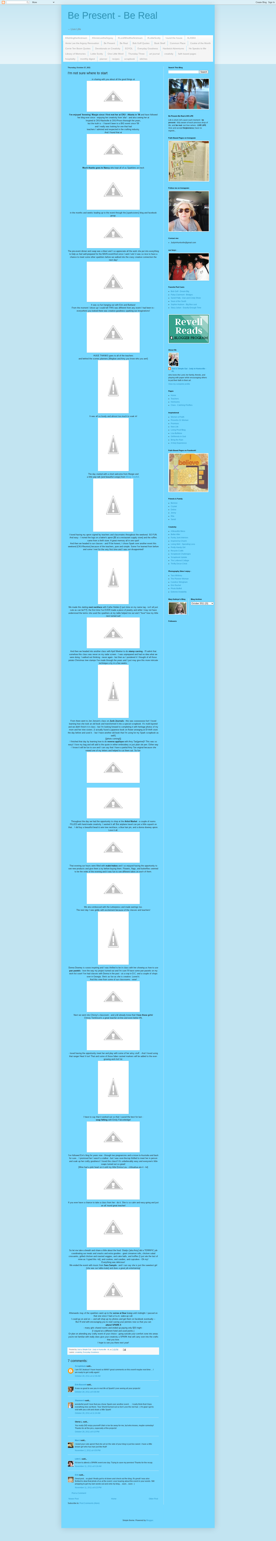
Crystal (174, 506)
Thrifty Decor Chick (179, 564)
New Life (174, 427)
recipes (115, 59)
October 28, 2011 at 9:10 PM (87, 1432)
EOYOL (129, 48)
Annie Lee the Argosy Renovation (82, 43)
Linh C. (78, 1459)
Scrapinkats (80, 1366)
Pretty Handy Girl (178, 547)
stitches (143, 59)
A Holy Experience (179, 443)
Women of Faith (177, 417)
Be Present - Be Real (112, 15)
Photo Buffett (176, 588)
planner (103, 59)
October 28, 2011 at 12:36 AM (87, 1376)
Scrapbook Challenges (181, 554)
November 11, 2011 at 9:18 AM (88, 1466)
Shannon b (79, 1400)
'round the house (173, 38)
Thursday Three (136, 53)
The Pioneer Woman (180, 579)
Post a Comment (79, 1493)
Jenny (173, 513)
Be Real (124, 43)
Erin (77, 1475)
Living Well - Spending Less (183, 544)
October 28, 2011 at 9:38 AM (87, 1392)
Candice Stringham (179, 582)
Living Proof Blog (178, 430)
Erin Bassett (80, 1385)
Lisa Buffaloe (176, 433)
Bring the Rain (177, 440)
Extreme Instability (179, 592)
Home (113, 1499)
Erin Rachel (176, 585)
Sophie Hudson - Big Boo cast (184, 304)
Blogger (149, 1520)
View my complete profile (179, 384)
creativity (168, 53)
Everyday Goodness (148, 48)
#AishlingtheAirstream (76, 38)
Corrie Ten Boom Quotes (77, 48)
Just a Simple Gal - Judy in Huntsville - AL (189, 370)
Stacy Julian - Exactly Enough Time (186, 308)
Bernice (174, 503)
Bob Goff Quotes (141, 43)
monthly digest (87, 59)
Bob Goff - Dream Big (180, 291)
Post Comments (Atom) (90, 1503)
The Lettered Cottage (180, 560)
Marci (77, 1440)
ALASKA (191, 38)
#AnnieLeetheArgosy (102, 38)
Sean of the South (178, 301)
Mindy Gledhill (132, 477)
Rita (172, 516)
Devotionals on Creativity (107, 48)
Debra (173, 509)
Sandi (173, 519)
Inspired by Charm (179, 541)
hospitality (70, 59)
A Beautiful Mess (178, 531)
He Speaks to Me (197, 48)
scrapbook (129, 59)
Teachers (175, 399)
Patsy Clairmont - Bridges (182, 295)
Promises (175, 423)
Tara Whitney (176, 575)
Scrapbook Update (179, 557)
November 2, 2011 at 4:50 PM (87, 1450)
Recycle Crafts (177, 551)
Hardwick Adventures (173, 48)
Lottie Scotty (96, 53)
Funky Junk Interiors (179, 537)
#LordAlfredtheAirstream (130, 38)
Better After (175, 534)
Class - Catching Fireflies (181, 405)
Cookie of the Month (200, 43)
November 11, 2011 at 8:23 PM (88, 1487)
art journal (154, 53)
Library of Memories (75, 53)
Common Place (177, 43)
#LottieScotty (154, 38)
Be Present (109, 43)
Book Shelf (159, 43)
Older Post (153, 1499)
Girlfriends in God (178, 436)
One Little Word (115, 53)
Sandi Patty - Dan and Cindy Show (186, 298)
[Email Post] (124, 1349)
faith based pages (187, 53)
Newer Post (74, 1499)
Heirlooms (175, 402)
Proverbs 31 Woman (179, 420)
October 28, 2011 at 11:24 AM (87, 1413)
